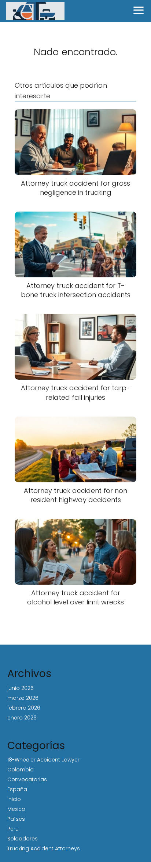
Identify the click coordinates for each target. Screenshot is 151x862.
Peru (13, 828)
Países (16, 819)
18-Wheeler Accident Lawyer (43, 759)
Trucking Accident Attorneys (43, 848)
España (17, 789)
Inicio (14, 799)
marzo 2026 (22, 698)
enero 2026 (22, 717)
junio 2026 (20, 688)
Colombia (20, 769)
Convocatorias (27, 779)
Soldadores (22, 838)
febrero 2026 (23, 707)
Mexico (16, 809)
